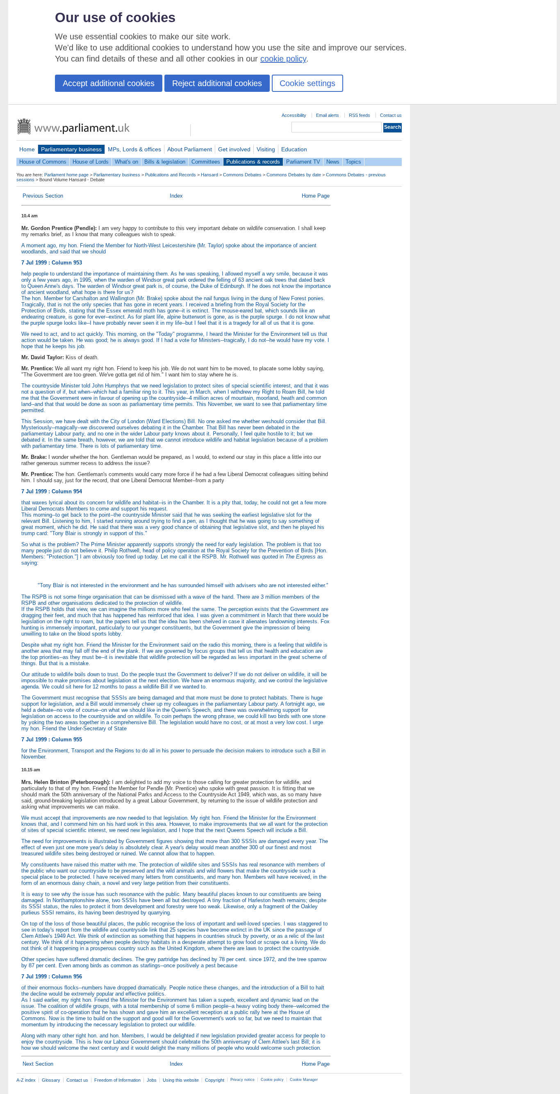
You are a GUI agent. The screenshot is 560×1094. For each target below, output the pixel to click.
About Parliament (189, 149)
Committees (205, 162)
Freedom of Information (117, 1080)
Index (176, 196)
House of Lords (91, 162)
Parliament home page (66, 174)
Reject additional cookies (217, 83)
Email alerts (327, 115)
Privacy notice (242, 1080)
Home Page (316, 196)
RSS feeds (359, 115)
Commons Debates (242, 174)
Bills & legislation (164, 162)
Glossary (51, 1080)
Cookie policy (272, 1080)
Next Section (38, 1064)
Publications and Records (170, 174)
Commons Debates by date (293, 174)
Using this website (181, 1080)
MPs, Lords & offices (134, 149)
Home (27, 149)
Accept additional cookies (109, 83)
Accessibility (294, 115)
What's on (126, 162)
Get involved (234, 149)
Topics (353, 162)
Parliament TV (303, 162)
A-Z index (26, 1080)
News (332, 162)
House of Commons (42, 162)
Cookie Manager (304, 1080)
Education (294, 149)
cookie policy (283, 58)
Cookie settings (307, 83)
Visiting (266, 149)
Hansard (209, 174)
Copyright (214, 1080)
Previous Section (43, 196)
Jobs (152, 1080)
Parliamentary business (71, 149)
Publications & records (253, 162)
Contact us (391, 115)
